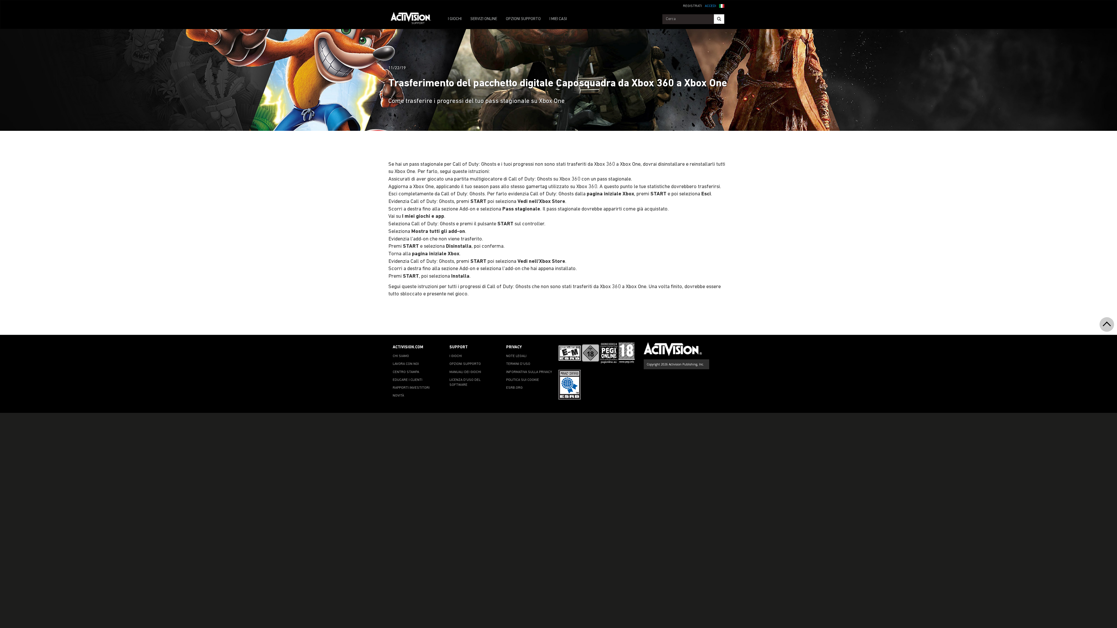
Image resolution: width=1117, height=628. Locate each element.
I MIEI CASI (558, 19)
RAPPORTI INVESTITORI (411, 388)
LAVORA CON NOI (406, 364)
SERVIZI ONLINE (483, 19)
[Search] (719, 19)
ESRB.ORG (514, 388)
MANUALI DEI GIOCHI (465, 372)
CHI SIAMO (401, 356)
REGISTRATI (692, 6)
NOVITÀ (398, 395)
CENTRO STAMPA (406, 372)
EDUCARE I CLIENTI (407, 380)
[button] (721, 5)
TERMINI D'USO (518, 364)
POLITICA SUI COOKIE (522, 380)
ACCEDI (710, 6)
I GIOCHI (455, 19)
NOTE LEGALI (516, 356)
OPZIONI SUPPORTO (523, 19)
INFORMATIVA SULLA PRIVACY (529, 372)
